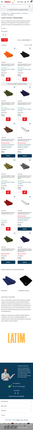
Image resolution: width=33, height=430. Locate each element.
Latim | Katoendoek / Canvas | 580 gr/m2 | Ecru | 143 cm (24, 140)
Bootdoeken (24, 13)
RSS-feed (26, 420)
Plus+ (22, 420)
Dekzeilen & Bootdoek (15, 13)
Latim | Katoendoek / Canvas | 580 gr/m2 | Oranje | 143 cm (8, 65)
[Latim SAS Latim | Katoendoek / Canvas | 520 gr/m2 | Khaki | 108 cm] (8, 239)
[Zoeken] (30, 6)
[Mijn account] (25, 2)
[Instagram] (17, 393)
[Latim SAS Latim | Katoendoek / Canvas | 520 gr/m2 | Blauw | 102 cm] (25, 93)
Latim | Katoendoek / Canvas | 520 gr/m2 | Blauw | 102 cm (24, 103)
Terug (4, 13)
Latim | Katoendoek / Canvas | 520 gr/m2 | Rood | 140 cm (8, 213)
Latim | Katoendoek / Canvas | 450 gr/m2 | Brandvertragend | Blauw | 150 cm (25, 250)
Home (7, 13)
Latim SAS (3, 62)
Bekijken (8, 155)
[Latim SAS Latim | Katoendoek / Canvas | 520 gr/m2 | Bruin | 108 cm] (8, 129)
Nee (13, 427)
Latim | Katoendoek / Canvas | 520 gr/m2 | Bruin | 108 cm (8, 140)
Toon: (25, 45)
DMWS (18, 420)
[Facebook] (15, 393)
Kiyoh (23, 386)
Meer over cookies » (23, 427)
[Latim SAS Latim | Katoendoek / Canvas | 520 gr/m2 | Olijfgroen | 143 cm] (8, 93)
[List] (31, 45)
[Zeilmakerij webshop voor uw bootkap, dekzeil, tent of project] (8, 2)
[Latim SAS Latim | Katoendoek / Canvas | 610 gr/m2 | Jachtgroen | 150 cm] (8, 166)
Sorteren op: (20, 40)
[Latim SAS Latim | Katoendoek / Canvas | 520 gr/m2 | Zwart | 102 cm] (25, 54)
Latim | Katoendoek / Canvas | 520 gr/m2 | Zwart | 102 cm (24, 65)
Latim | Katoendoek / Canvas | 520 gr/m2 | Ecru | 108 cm (24, 213)
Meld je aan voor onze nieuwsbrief (16, 396)
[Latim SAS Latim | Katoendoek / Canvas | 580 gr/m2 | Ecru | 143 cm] (25, 129)
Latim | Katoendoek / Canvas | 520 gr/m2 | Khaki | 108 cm (8, 249)
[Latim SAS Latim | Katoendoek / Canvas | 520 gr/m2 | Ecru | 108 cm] (25, 202)
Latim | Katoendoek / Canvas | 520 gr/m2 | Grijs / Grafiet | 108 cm (24, 177)
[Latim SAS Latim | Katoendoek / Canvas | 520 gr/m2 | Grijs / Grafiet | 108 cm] (25, 166)
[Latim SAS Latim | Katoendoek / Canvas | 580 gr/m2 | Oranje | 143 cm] (8, 54)
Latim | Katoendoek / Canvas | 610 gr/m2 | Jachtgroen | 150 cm (8, 177)
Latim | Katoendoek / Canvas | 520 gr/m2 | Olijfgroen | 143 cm (8, 104)
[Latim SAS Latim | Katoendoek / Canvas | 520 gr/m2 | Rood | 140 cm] (8, 202)
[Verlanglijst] (28, 2)
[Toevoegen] (8, 79)
